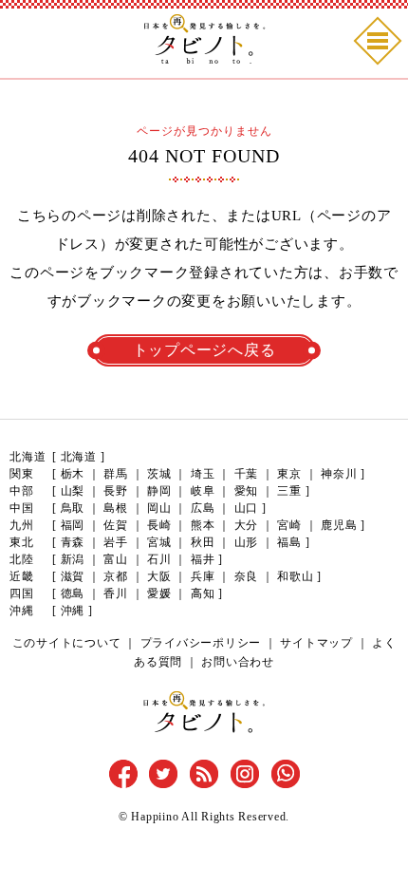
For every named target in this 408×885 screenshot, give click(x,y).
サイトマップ (316, 643)
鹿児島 (339, 525)
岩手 (115, 542)
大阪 (159, 576)
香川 (115, 593)
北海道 (79, 456)
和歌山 (295, 576)
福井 (203, 559)
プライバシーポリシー (201, 643)
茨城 (159, 473)
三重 (289, 491)
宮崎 (289, 525)
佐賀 (115, 525)
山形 (246, 542)
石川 (159, 559)
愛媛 (159, 593)
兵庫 (203, 576)
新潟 (73, 559)
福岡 (73, 525)
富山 (115, 559)
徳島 (73, 593)
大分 (246, 525)
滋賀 (73, 576)
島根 (115, 508)
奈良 (246, 576)
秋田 (203, 542)
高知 (203, 593)
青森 (73, 542)
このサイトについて (66, 643)
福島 (289, 542)
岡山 (159, 508)
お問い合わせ (237, 661)
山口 (246, 508)
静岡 (159, 491)
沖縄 (73, 610)
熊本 (203, 525)
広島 (203, 508)
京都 (115, 576)
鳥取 (73, 508)
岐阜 (203, 491)
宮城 (159, 542)
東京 (289, 473)
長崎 (159, 525)
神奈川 (339, 473)
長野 (115, 491)
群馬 (115, 473)
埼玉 (203, 473)
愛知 (246, 491)
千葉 (246, 473)
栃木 (73, 473)
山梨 (73, 491)
